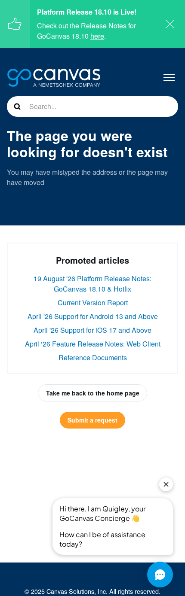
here (97, 36)
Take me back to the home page (92, 393)
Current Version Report (93, 302)
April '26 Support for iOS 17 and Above (92, 330)
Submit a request (92, 420)
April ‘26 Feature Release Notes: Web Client (92, 344)
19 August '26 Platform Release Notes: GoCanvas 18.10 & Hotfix (92, 284)
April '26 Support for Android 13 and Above (93, 316)
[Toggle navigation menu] (169, 77)
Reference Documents (93, 357)
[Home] (54, 78)
